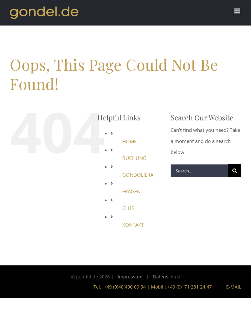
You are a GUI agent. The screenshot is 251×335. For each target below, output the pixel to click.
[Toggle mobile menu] (237, 11)
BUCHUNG (134, 158)
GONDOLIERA (137, 174)
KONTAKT (133, 224)
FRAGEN (131, 191)
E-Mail (232, 287)
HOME (129, 141)
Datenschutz (166, 276)
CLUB (128, 208)
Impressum (130, 276)
